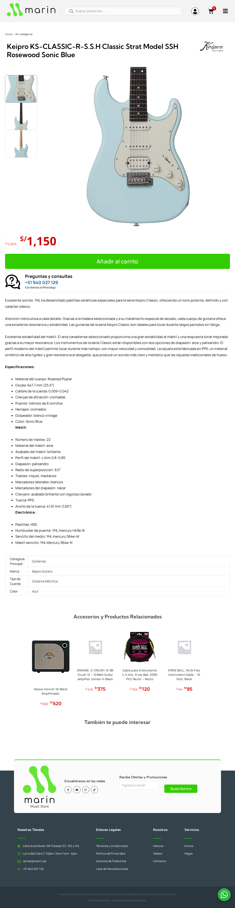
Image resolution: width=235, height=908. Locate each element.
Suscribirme (180, 788)
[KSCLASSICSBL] (138, 147)
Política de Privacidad (137, 894)
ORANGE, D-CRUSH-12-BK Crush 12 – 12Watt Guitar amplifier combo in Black (95, 674)
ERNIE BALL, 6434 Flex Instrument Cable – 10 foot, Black (184, 674)
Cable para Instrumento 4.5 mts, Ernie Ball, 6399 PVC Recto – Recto (139, 674)
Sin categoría (24, 34)
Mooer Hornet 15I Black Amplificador (51, 691)
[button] (21, 68)
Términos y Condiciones (111, 894)
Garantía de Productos (163, 894)
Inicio (8, 34)
